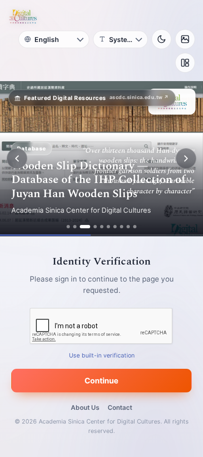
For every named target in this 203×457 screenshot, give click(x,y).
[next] (186, 158)
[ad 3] (85, 226)
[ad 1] (68, 226)
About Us (85, 407)
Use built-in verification (102, 355)
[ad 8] (121, 226)
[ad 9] (128, 226)
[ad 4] (95, 226)
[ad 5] (101, 226)
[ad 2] (74, 226)
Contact (120, 407)
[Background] (185, 39)
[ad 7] (115, 226)
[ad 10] (134, 226)
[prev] (17, 158)
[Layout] (185, 63)
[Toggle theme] (161, 39)
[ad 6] (108, 226)
